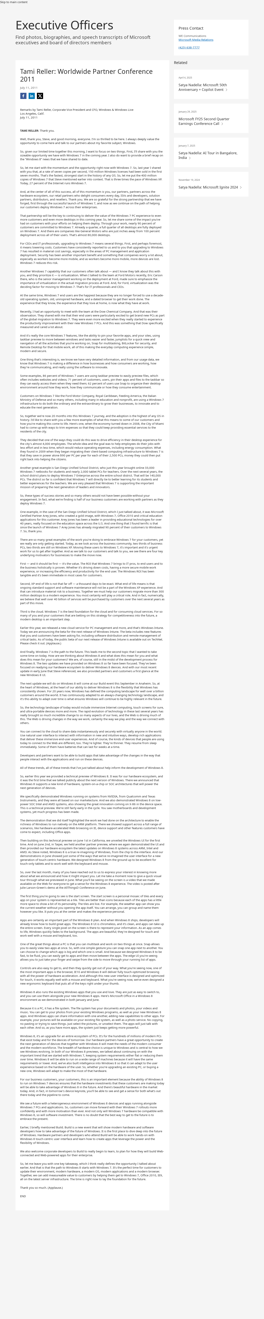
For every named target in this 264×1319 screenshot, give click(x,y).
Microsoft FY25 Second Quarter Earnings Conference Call (204, 121)
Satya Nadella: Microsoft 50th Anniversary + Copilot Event (203, 87)
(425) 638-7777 (189, 47)
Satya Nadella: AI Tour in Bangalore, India (208, 155)
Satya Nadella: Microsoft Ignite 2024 (209, 187)
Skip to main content (13, 2)
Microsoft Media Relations (196, 40)
